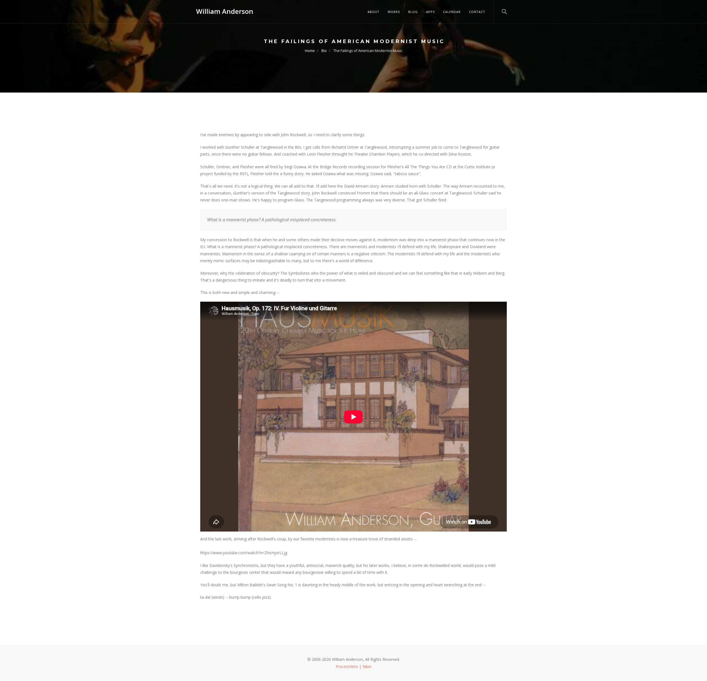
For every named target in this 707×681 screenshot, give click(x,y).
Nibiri (366, 666)
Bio (324, 50)
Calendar (452, 12)
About (373, 12)
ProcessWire (347, 666)
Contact (477, 12)
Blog (413, 12)
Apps (430, 12)
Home (310, 50)
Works (394, 12)
